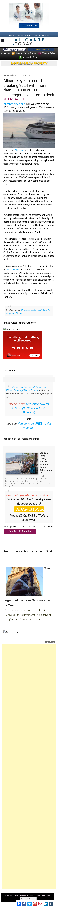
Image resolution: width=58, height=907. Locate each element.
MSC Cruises (13, 269)
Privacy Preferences (28, 899)
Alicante (19, 149)
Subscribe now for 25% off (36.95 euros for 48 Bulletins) (30, 408)
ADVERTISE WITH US (25, 35)
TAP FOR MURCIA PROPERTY (29, 63)
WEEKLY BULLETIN (42, 35)
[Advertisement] (29, 766)
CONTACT (12, 35)
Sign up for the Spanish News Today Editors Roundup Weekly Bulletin (26, 388)
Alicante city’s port (14, 104)
